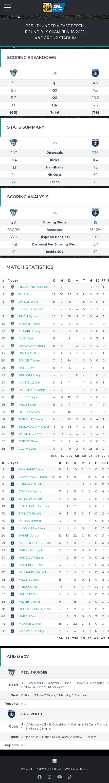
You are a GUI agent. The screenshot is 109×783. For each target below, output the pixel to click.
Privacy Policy (48, 769)
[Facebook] (40, 777)
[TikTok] (69, 777)
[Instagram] (49, 777)
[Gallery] (54, 761)
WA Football (76, 769)
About (26, 769)
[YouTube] (59, 777)
